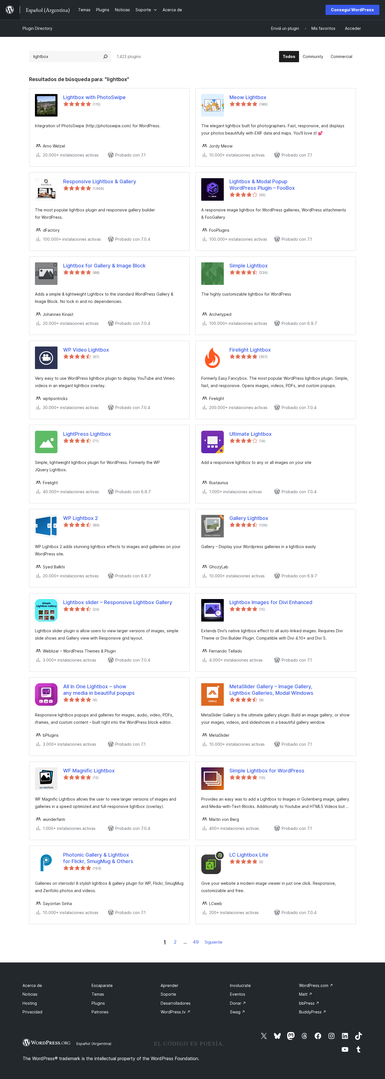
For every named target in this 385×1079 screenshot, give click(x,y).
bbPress (309, 1003)
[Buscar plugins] (105, 56)
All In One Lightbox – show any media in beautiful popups (99, 689)
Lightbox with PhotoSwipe (94, 97)
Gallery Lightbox (248, 518)
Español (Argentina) (93, 1043)
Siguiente (213, 942)
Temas (98, 994)
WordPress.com (316, 985)
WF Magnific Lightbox (89, 771)
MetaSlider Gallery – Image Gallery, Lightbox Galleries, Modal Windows (271, 689)
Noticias (30, 994)
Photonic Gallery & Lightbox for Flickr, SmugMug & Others (98, 858)
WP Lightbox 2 (80, 518)
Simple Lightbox (248, 266)
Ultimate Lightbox (250, 434)
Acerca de (32, 985)
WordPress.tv (176, 1011)
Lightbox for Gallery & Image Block (104, 266)
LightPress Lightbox (87, 434)
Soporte (168, 994)
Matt (305, 994)
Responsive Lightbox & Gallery (99, 181)
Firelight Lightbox (250, 350)
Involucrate (240, 985)
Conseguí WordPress (352, 9)
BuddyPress (312, 1011)
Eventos (237, 994)
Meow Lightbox (247, 97)
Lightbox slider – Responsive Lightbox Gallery (117, 602)
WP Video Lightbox (86, 350)
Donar (238, 1003)
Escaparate (102, 985)
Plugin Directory (37, 28)
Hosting (30, 1003)
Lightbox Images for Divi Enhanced (270, 602)
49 (196, 942)
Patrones (100, 1011)
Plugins (98, 1003)
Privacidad (32, 1011)
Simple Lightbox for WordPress (266, 771)
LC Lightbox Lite (248, 855)
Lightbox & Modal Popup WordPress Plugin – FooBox (262, 184)
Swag (237, 1011)
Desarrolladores (176, 1003)
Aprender (169, 985)
